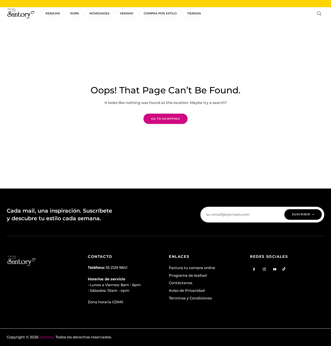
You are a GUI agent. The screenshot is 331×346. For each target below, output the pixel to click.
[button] (319, 13)
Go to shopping (165, 118)
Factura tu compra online (192, 268)
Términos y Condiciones (190, 298)
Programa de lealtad (188, 275)
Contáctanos (180, 283)
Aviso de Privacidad (187, 290)
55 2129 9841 (116, 267)
